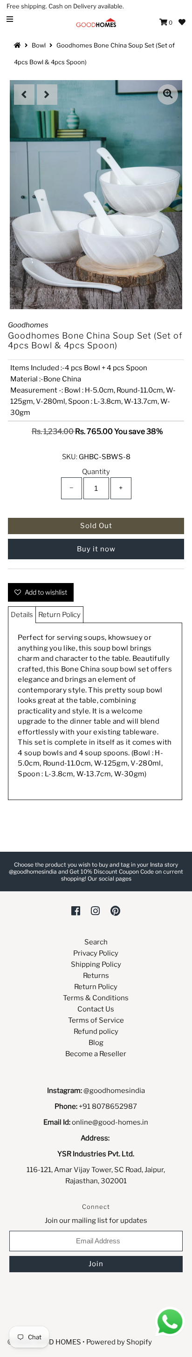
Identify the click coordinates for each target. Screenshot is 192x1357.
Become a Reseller (95, 1054)
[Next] (47, 94)
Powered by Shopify (119, 1342)
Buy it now (96, 549)
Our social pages (109, 878)
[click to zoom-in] (168, 94)
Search (96, 942)
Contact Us (95, 1009)
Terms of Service (96, 1020)
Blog (96, 1042)
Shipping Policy (96, 964)
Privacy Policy (95, 953)
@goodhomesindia (114, 1090)
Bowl (39, 45)
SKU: (69, 457)
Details (22, 615)
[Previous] (24, 94)
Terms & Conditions (96, 998)
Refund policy (96, 1031)
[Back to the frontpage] (18, 45)
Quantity (96, 472)
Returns (96, 975)
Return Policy (59, 615)
